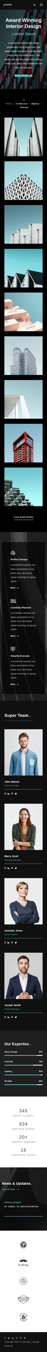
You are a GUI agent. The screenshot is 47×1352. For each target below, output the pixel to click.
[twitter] (16, 794)
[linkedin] (8, 794)
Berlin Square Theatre (23, 177)
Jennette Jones (13, 930)
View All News (8, 1189)
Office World (23, 352)
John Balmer (12, 781)
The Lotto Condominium (23, 220)
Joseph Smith (12, 1005)
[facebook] (5, 794)
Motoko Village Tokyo (23, 264)
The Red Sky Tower (23, 439)
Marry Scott (11, 856)
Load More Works (23, 517)
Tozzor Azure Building (23, 483)
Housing (24, 107)
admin (11, 1207)
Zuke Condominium (23, 308)
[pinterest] (12, 794)
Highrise (35, 104)
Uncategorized (29, 1207)
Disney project (12, 1202)
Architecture (21, 104)
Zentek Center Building (23, 133)
